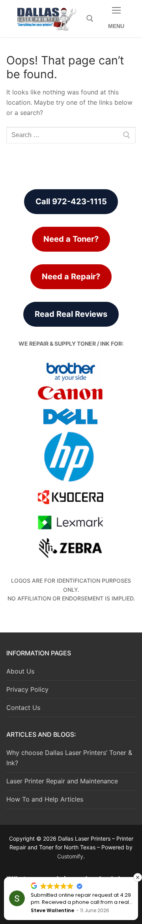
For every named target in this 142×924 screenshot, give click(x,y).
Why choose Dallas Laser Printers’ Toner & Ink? (69, 758)
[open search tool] (89, 18)
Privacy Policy (27, 689)
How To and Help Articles (44, 799)
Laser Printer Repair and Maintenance (62, 781)
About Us (20, 671)
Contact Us (23, 707)
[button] (137, 877)
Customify (70, 856)
